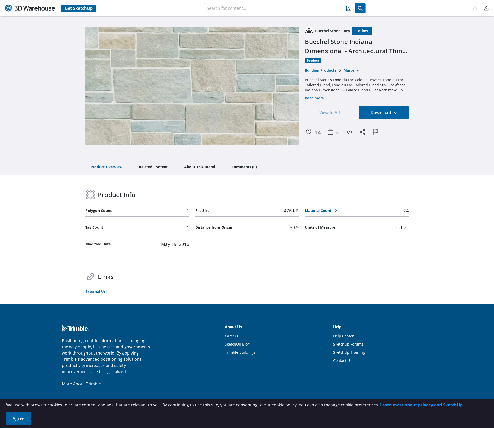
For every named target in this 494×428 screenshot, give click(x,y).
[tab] (106, 167)
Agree (18, 418)
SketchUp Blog (237, 344)
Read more (314, 98)
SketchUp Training (349, 352)
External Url (96, 291)
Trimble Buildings (240, 352)
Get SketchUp (79, 8)
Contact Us (342, 360)
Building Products (320, 70)
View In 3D (192, 86)
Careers (231, 335)
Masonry (351, 70)
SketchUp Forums (348, 344)
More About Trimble (81, 384)
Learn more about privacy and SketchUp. (422, 405)
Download (381, 112)
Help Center (343, 335)
